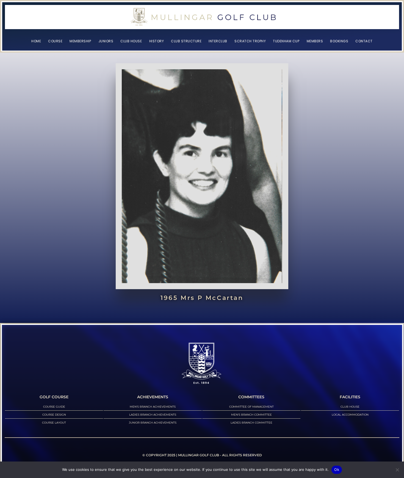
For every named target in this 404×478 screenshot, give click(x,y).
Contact (364, 41)
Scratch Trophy (250, 41)
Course (55, 41)
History (156, 41)
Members (315, 41)
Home (36, 41)
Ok (336, 469)
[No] (397, 470)
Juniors (106, 41)
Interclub (218, 41)
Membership (80, 41)
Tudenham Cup (286, 41)
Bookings (339, 41)
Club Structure (186, 41)
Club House (131, 41)
